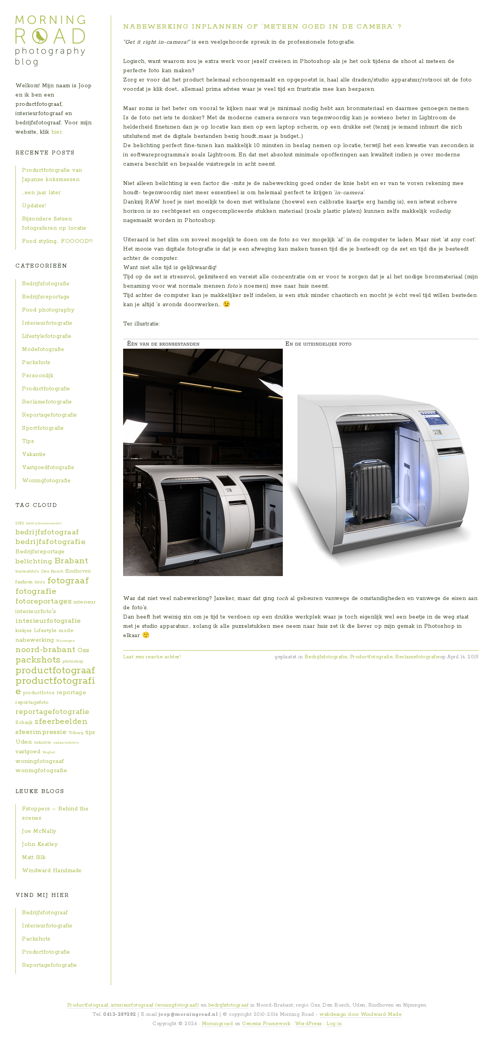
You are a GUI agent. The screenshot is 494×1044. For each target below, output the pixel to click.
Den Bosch (52, 571)
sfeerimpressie (40, 732)
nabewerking (34, 640)
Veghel (49, 752)
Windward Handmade (52, 870)
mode (66, 630)
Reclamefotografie (417, 657)
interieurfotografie (48, 621)
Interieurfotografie (47, 323)
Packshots (36, 362)
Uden (23, 742)
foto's (40, 582)
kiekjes (23, 631)
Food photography (48, 310)
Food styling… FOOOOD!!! (57, 241)
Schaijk (24, 722)
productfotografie (55, 686)
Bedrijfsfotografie (326, 657)
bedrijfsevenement (44, 523)
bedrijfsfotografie (50, 542)
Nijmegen (65, 640)
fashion (24, 582)
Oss (84, 650)
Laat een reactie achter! (152, 657)
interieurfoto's (35, 611)
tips (90, 732)
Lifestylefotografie (47, 336)
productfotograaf (55, 670)
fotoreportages (43, 601)
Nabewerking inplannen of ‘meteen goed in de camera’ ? (262, 26)
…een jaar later (41, 192)
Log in (334, 1024)
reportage (71, 692)
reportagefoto (32, 702)
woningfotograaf (39, 761)
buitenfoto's (27, 571)
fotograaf (68, 580)
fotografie (35, 591)
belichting (33, 561)
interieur (85, 602)
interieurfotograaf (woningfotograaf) (155, 1005)
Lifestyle (45, 630)
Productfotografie (371, 657)
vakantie (42, 742)
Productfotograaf (87, 1005)
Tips (28, 441)
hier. (57, 132)
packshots (38, 660)
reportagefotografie (52, 712)
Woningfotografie (46, 480)
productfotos (38, 693)
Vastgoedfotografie (48, 467)
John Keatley (40, 844)
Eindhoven (78, 571)
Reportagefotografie (49, 415)
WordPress (308, 1024)
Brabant (71, 561)
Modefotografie (43, 349)
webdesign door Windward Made (360, 1014)
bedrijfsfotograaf (47, 532)
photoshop (73, 661)
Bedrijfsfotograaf (45, 912)
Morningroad (217, 1024)
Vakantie (34, 454)
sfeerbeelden (61, 722)
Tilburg (76, 733)
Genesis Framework (266, 1024)
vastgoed (27, 751)
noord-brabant (45, 649)
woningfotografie (41, 771)
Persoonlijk (38, 375)
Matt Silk (34, 857)
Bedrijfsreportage (46, 296)
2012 (19, 523)
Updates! (34, 205)
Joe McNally (39, 831)
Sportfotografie (43, 428)
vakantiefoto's (66, 742)
